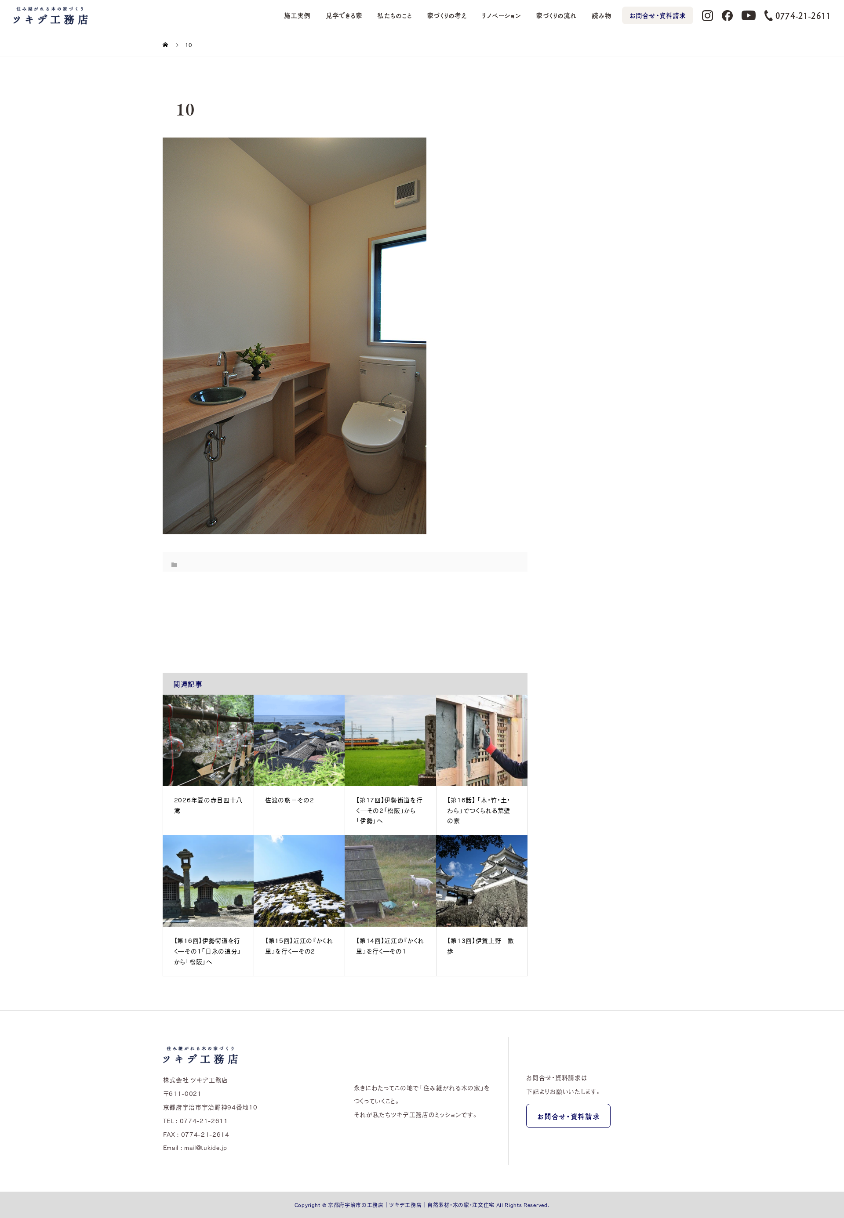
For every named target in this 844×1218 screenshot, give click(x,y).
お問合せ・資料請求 (657, 15)
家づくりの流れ (556, 15)
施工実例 (297, 15)
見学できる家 (344, 15)
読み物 (601, 15)
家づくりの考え (447, 15)
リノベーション (501, 15)
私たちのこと (394, 15)
